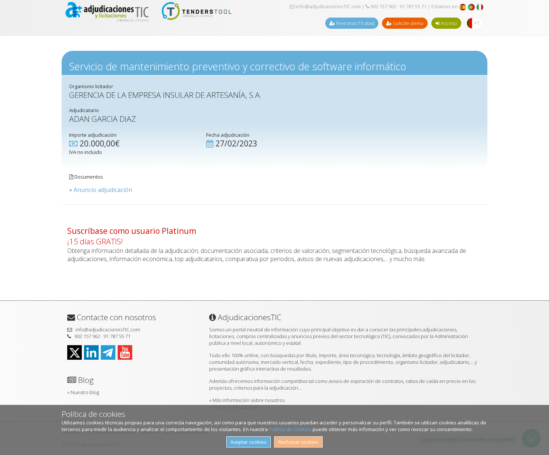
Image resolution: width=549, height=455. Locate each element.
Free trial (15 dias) (354, 23)
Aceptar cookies (248, 442)
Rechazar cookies (298, 442)
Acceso (448, 23)
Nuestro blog (85, 392)
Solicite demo (408, 23)
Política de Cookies (290, 429)
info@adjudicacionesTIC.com (328, 6)
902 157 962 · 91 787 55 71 (398, 6)
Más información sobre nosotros (249, 400)
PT (477, 23)
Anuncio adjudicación (103, 190)
